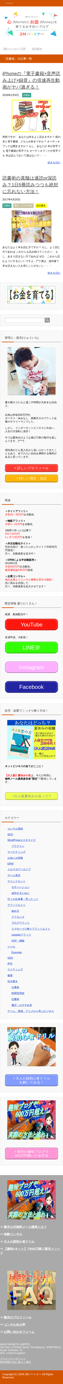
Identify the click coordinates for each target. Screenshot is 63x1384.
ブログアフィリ (20, 922)
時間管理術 (17, 993)
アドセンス (17, 917)
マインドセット (16, 881)
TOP (16, 48)
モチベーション (20, 887)
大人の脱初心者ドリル (19, 1241)
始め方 (15, 911)
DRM (10, 863)
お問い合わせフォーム (19, 1332)
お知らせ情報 (15, 858)
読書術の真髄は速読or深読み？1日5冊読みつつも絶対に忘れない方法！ (30, 184)
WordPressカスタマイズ (21, 840)
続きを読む (54, 162)
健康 (10, 975)
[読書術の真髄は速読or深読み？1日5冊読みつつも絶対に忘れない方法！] (31, 240)
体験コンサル (13, 1234)
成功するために (20, 893)
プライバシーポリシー (13, 1358)
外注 (10, 963)
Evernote (16, 952)
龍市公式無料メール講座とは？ (25, 1227)
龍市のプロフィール (18, 1317)
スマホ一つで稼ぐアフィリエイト (30, 928)
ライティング (15, 969)
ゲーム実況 (13, 875)
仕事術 (15, 987)
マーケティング (16, 852)
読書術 (26, 95)
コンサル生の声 (14, 1324)
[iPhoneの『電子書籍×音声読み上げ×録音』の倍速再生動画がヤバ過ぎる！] (31, 129)
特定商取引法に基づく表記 (15, 1362)
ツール (11, 946)
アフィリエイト (16, 905)
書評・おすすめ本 (23, 205)
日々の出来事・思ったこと (22, 899)
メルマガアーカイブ (19, 869)
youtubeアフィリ (21, 934)
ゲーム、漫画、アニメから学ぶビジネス (30, 1011)
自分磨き (41, 205)
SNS (10, 958)
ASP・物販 (18, 940)
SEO (10, 834)
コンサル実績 (15, 828)
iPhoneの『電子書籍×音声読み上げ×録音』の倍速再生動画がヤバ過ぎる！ (31, 80)
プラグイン (17, 846)
